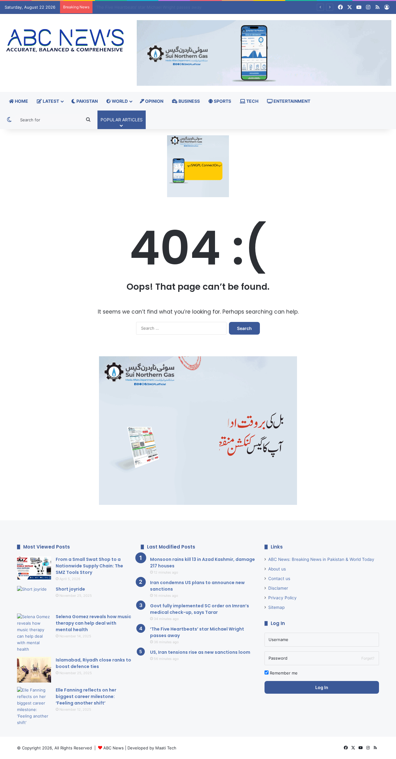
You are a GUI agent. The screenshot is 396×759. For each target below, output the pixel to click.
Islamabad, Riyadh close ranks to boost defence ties (93, 663)
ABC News (113, 747)
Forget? (367, 658)
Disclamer (278, 588)
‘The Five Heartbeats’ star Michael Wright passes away (148, 7)
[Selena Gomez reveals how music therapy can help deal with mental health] (34, 633)
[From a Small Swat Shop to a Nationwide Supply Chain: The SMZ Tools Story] (34, 567)
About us (277, 568)
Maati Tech (165, 747)
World (119, 101)
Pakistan (86, 101)
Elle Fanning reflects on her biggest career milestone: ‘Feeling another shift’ (86, 696)
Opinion (153, 101)
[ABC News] (66, 41)
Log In (321, 687)
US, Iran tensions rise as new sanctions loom (200, 652)
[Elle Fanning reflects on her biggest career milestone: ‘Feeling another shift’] (34, 706)
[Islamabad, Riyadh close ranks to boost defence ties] (34, 670)
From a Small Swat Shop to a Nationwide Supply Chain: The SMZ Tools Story (89, 565)
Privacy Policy (282, 597)
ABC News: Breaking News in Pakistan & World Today (321, 559)
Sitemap (276, 607)
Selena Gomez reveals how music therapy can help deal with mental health (93, 623)
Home (21, 101)
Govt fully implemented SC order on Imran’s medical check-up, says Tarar (199, 609)
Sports (222, 101)
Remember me (283, 672)
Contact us (279, 578)
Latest (50, 101)
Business (189, 101)
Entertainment (291, 101)
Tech (251, 101)
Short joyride (70, 589)
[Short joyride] (34, 597)
